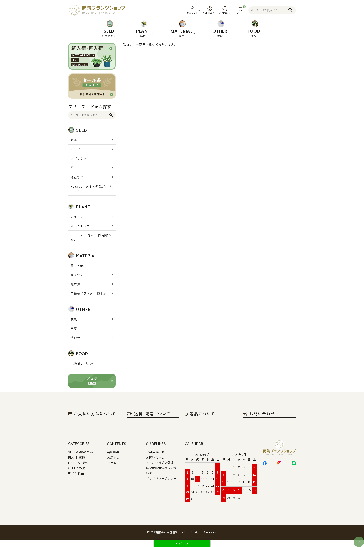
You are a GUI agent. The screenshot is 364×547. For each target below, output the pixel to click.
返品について (202, 413)
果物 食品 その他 (83, 363)
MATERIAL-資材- (79, 462)
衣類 (74, 319)
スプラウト (78, 158)
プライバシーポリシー (161, 478)
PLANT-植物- (77, 457)
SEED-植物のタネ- (80, 452)
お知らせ (113, 457)
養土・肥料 (78, 265)
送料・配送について (152, 413)
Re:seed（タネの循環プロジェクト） (91, 188)
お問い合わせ (262, 413)
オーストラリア (82, 226)
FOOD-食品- (76, 473)
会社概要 (113, 452)
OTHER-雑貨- (77, 468)
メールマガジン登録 (159, 462)
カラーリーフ (80, 216)
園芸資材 (77, 274)
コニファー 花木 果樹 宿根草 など (91, 237)
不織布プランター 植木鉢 (89, 293)
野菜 (74, 140)
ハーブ (75, 149)
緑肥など (77, 177)
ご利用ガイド (155, 452)
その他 (75, 337)
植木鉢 (75, 284)
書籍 (74, 328)
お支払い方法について (95, 413)
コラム (111, 462)
